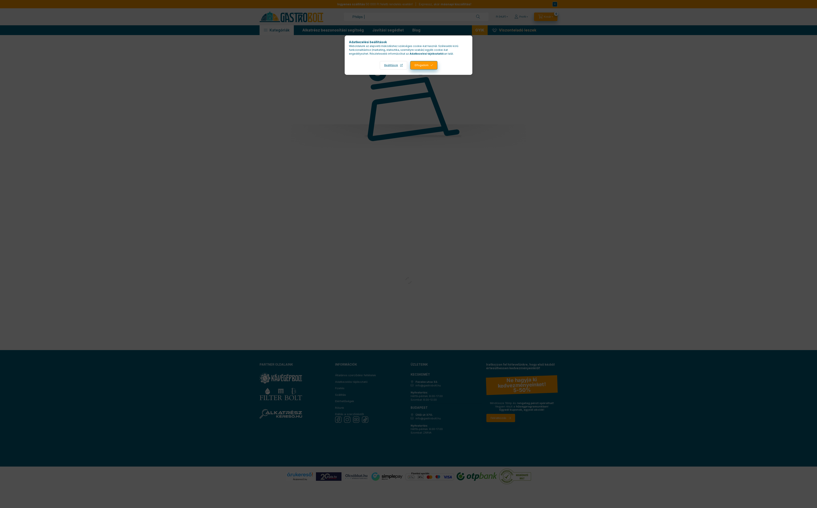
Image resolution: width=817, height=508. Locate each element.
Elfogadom (421, 65)
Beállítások (391, 65)
